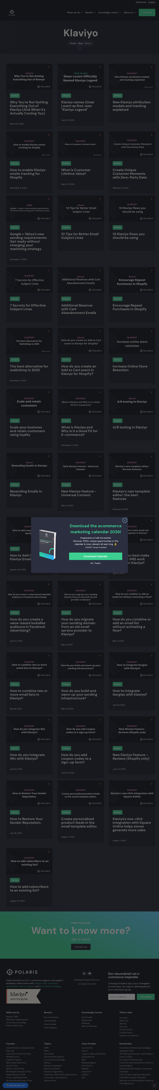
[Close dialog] (125, 520)
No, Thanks (96, 563)
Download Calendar (95, 556)
